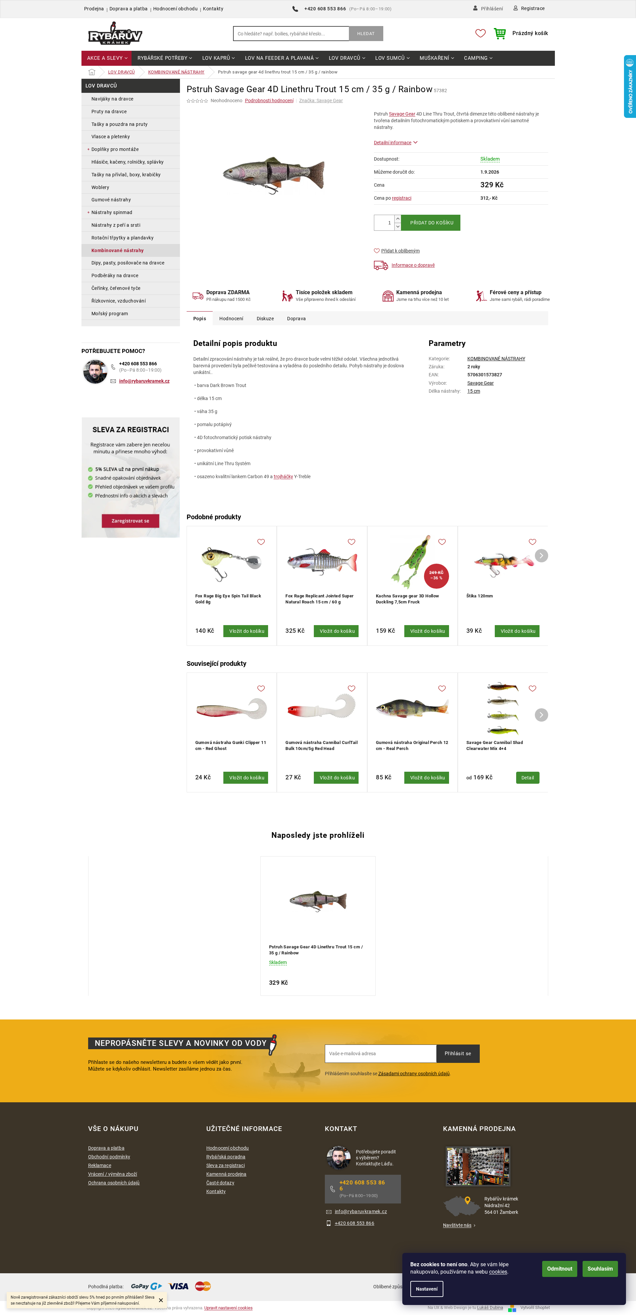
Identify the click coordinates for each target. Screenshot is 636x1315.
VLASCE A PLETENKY (110, 136)
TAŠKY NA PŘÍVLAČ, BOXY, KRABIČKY (126, 174)
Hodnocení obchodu (175, 8)
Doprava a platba (129, 8)
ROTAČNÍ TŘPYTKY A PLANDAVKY (122, 237)
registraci (401, 198)
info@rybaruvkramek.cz (144, 381)
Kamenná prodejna (226, 1174)
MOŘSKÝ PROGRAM (109, 313)
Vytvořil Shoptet (535, 1307)
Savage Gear (402, 114)
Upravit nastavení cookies (228, 1307)
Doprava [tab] (296, 318)
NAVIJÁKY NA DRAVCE (112, 99)
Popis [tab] (199, 318)
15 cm (473, 391)
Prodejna (94, 8)
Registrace (533, 8)
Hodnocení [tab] (231, 318)
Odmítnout (559, 1269)
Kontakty (213, 8)
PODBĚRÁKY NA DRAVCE (115, 275)
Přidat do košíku (431, 222)
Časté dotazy (220, 1182)
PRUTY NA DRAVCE (109, 111)
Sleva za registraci (225, 1165)
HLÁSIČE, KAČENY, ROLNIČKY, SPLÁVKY (127, 162)
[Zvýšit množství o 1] (397, 219)
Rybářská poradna (225, 1156)
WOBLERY (100, 187)
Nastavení (427, 1289)
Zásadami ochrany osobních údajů (414, 1073)
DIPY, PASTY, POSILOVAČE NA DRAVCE (128, 262)
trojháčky (283, 476)
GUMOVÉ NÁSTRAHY (111, 199)
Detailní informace (392, 142)
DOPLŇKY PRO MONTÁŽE (115, 149)
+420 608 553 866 (138, 363)
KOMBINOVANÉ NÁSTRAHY (117, 250)
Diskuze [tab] (265, 318)
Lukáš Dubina (490, 1307)
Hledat (366, 33)
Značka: (321, 100)
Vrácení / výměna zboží (112, 1174)
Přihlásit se (458, 1054)
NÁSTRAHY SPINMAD (112, 212)
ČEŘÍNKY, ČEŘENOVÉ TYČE (116, 288)
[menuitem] (106, 58)
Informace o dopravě (413, 265)
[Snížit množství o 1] (397, 226)
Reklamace (99, 1165)
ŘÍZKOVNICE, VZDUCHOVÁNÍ (118, 301)
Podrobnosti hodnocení (269, 100)
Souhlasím (600, 1269)
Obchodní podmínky (109, 1156)
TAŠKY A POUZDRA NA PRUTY (119, 124)
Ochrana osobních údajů (114, 1182)
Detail (527, 777)
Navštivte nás (457, 1225)
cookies (498, 1272)
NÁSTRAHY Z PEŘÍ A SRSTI (116, 225)
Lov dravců (101, 86)
